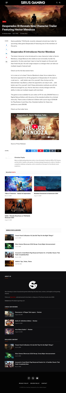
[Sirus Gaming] (33, 2)
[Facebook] (6, 45)
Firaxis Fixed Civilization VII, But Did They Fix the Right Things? (34, 235)
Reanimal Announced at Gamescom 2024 (46, 193)
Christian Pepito (7, 33)
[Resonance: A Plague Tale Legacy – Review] (9, 314)
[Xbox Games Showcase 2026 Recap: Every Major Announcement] (9, 246)
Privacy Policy (23, 383)
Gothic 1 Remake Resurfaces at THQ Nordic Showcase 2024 (17, 216)
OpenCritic (13, 297)
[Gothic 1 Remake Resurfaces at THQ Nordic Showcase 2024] (18, 206)
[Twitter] (6, 49)
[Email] (6, 61)
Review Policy (35, 383)
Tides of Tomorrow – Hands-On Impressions (18, 193)
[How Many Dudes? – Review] (9, 331)
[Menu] (7, 2)
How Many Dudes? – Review (23, 329)
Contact (44, 383)
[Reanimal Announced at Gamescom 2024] (47, 183)
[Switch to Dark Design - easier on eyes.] (57, 2)
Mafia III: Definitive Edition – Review (26, 321)
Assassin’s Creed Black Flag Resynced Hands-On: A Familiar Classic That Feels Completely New (37, 254)
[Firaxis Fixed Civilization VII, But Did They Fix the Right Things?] (9, 237)
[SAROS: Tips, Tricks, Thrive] (9, 263)
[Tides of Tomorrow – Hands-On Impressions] (18, 183)
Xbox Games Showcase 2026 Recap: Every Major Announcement (35, 244)
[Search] (59, 2)
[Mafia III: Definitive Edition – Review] (9, 323)
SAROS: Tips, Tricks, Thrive (23, 261)
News (4, 21)
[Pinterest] (6, 57)
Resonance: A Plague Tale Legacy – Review (28, 312)
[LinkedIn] (6, 53)
